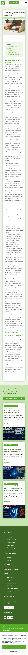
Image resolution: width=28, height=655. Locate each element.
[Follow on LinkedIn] (8, 617)
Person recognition (11, 19)
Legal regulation (11, 542)
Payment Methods (12, 583)
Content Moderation (12, 539)
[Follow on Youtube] (11, 617)
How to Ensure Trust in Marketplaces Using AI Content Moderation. (12, 412)
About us (9, 577)
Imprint (9, 591)
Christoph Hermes (9, 18)
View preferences (14, 651)
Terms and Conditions (12, 588)
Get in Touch (14, 2)
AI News (6, 405)
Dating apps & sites (12, 537)
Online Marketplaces (12, 548)
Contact (9, 580)
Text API (9, 560)
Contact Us (9, 607)
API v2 (9, 557)
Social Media (10, 545)
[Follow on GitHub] (5, 617)
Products (19, 19)
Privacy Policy (11, 585)
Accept (14, 647)
